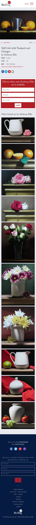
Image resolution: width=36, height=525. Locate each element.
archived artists (22, 494)
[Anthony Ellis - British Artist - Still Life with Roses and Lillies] (18, 242)
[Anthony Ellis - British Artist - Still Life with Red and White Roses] (18, 209)
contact (18, 498)
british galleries (18, 491)
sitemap (18, 501)
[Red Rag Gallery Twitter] (15, 449)
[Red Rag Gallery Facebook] (11, 449)
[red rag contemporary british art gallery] (6, 4)
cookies (18, 508)
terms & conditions (18, 503)
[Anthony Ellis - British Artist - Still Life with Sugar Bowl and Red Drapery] (18, 388)
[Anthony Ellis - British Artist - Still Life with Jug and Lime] (18, 362)
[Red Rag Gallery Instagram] (24, 449)
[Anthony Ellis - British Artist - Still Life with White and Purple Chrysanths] (18, 285)
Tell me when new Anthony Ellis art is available (18, 84)
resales (20, 496)
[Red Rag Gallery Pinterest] (20, 449)
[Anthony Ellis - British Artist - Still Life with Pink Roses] (18, 182)
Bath (18, 444)
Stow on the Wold (18, 442)
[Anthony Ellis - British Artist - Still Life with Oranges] (18, 156)
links (15, 496)
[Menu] (32, 3)
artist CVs (13, 494)
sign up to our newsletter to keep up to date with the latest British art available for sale (18, 458)
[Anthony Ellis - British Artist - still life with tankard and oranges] (18, 25)
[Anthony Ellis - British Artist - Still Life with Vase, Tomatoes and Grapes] (18, 415)
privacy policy (18, 506)
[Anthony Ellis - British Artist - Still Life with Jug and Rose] (18, 130)
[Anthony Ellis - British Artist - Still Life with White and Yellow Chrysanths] (18, 327)
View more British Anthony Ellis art (12, 67)
